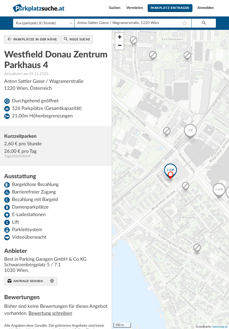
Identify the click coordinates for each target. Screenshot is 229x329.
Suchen (115, 8)
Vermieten (135, 8)
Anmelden (205, 8)
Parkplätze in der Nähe (34, 39)
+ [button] (119, 36)
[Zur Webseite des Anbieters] (52, 281)
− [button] (119, 45)
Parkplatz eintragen (170, 7)
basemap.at (220, 326)
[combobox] (133, 23)
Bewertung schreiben (50, 313)
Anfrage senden (27, 281)
